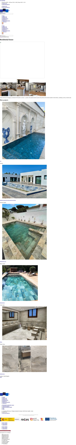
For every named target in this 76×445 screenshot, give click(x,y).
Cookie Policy (4, 424)
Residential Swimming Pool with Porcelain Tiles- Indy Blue (8, 200)
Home (3, 15)
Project (1, 36)
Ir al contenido (2, 0)
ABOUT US (4, 16)
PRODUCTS (4, 17)
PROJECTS (4, 19)
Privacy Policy (4, 422)
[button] (5, 430)
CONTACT (4, 21)
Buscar (1, 13)
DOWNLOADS (5, 18)
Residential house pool (3, 261)
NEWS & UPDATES (6, 20)
